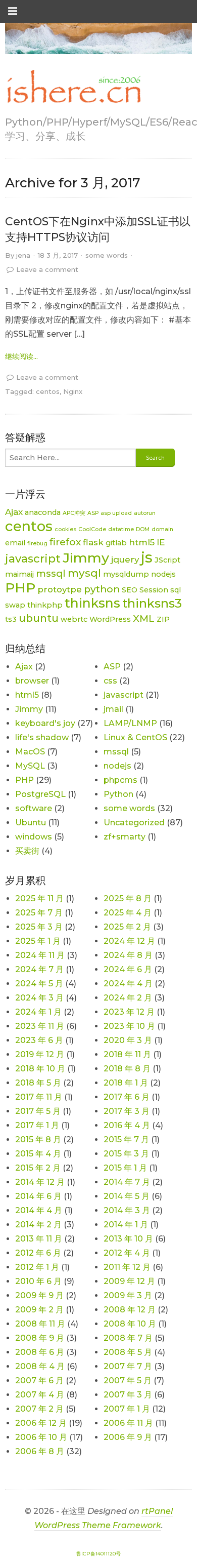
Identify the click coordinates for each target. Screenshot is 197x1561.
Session (153, 589)
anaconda (43, 512)
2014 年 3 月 (127, 1210)
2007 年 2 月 (39, 1409)
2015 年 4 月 (38, 1153)
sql (175, 589)
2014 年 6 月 (38, 1196)
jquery (125, 559)
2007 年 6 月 (39, 1380)
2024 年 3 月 (39, 998)
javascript (33, 559)
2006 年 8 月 (39, 1451)
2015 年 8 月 (38, 1139)
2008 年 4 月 (40, 1366)
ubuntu (39, 618)
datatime (121, 529)
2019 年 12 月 (39, 1054)
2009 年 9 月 (39, 1295)
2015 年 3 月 (126, 1153)
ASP (92, 513)
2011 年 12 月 (127, 1267)
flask (93, 542)
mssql (51, 573)
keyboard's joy (45, 723)
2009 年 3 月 (128, 1295)
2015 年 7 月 (126, 1139)
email (15, 542)
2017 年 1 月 (37, 1125)
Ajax (14, 512)
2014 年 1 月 (126, 1224)
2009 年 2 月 (39, 1309)
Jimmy (86, 557)
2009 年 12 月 (129, 1281)
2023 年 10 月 (129, 1026)
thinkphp (45, 605)
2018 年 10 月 (40, 1068)
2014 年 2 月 (38, 1224)
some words (106, 255)
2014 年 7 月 (127, 1182)
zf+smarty (124, 837)
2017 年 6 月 (127, 1097)
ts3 (11, 619)
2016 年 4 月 (127, 1125)
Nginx (72, 391)
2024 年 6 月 (128, 969)
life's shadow (42, 737)
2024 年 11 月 (40, 955)
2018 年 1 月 (126, 1083)
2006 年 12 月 (41, 1423)
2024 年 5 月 (39, 983)
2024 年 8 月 (128, 955)
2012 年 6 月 (38, 1253)
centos (48, 391)
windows (33, 837)
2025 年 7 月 (39, 912)
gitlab (116, 542)
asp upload (116, 513)
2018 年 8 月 (127, 1068)
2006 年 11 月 (128, 1423)
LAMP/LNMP (130, 723)
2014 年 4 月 (38, 1210)
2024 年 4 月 (128, 983)
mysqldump (126, 574)
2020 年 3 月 (128, 1040)
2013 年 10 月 (128, 1239)
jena (23, 255)
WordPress (110, 619)
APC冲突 (74, 513)
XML (144, 618)
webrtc (74, 619)
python (102, 589)
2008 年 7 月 (128, 1338)
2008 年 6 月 (39, 1352)
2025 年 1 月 (38, 941)
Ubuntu (30, 822)
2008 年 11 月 (40, 1324)
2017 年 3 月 (127, 1111)
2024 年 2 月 (128, 998)
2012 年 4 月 (127, 1253)
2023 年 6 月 (39, 1040)
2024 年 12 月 (129, 941)
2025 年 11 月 (39, 898)
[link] (73, 87)
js (147, 557)
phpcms (120, 780)
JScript (167, 560)
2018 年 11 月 (127, 1054)
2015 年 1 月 (125, 1168)
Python (118, 794)
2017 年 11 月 (38, 1097)
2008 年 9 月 (39, 1338)
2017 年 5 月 (38, 1111)
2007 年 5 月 (128, 1380)
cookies (65, 529)
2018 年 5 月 (38, 1083)
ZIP (163, 619)
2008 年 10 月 (130, 1324)
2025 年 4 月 (128, 912)
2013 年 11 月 (38, 1239)
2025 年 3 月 (39, 927)
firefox (65, 542)
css (110, 681)
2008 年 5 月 (128, 1352)
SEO (129, 589)
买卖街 (27, 851)
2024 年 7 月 (39, 969)
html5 (142, 542)
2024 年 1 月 (38, 1012)
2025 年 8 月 (128, 898)
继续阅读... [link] (21, 356)
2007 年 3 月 (128, 1394)
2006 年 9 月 (128, 1437)
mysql (84, 573)
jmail (113, 709)
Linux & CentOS (135, 737)
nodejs (163, 574)
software (33, 808)
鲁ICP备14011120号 (98, 1553)
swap (15, 605)
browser (32, 681)
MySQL (30, 766)
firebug (37, 543)
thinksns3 (152, 603)
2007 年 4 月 (39, 1394)
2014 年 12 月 (40, 1182)
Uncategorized (134, 822)
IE (161, 542)
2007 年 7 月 (128, 1366)
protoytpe (59, 589)
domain (162, 529)
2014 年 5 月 (127, 1196)
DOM (143, 529)
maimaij (19, 574)
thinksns (92, 603)
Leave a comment (47, 269)
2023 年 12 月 (129, 1012)
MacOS (30, 751)
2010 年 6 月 (38, 1281)
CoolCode (92, 529)
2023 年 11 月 (39, 1026)
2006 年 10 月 (41, 1437)
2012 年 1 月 (37, 1267)
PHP (20, 587)
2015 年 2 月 (38, 1168)
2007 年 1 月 (127, 1409)
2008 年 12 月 (130, 1309)
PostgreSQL (40, 794)
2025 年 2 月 (127, 927)
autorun (145, 513)
